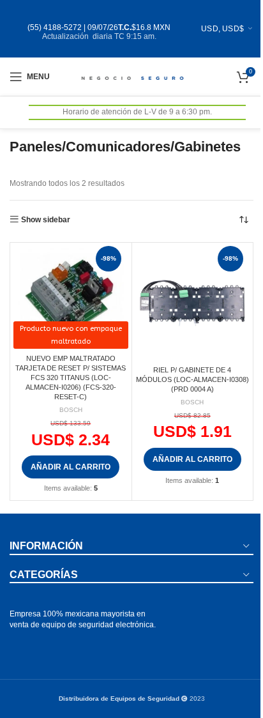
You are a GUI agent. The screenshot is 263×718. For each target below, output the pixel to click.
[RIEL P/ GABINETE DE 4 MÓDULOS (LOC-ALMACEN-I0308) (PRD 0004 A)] (192, 303)
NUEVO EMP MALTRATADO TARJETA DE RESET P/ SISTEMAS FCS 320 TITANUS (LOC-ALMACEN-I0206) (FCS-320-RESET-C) (70, 378)
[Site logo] (132, 76)
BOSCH (70, 409)
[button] (70, 466)
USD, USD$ (222, 28)
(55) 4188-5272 (54, 27)
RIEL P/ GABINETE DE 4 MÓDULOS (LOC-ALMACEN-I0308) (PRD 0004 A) (192, 379)
